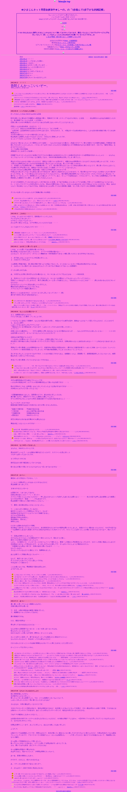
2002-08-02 (23, 69)
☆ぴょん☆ (66, 436)
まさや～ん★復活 (60, 677)
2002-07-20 (23, 73)
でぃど (33, 307)
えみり (55, 200)
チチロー (23, 207)
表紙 (106, 57)
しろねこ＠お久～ (79, 372)
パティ (79, 782)
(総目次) (90, 57)
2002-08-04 (23, 67)
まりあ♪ (111, 588)
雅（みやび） (86, 594)
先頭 (112, 90)
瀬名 (58, 670)
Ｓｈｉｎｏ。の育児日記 (66, 43)
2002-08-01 (23, 71)
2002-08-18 (23, 61)
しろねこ (79, 585)
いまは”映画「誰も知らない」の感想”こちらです (63, 37)
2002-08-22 (23, 59)
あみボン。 (55, 242)
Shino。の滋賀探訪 (70, 40)
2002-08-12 (23, 63)
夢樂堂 (39, 104)
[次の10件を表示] (99, 57)
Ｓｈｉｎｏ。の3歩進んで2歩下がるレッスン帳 (74, 45)
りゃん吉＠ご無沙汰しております (58, 239)
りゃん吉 (80, 784)
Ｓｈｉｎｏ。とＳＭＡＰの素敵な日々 (69, 49)
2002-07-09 (23, 77)
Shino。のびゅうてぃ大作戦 (70, 47)
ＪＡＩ (84, 97)
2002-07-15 (23, 75)
